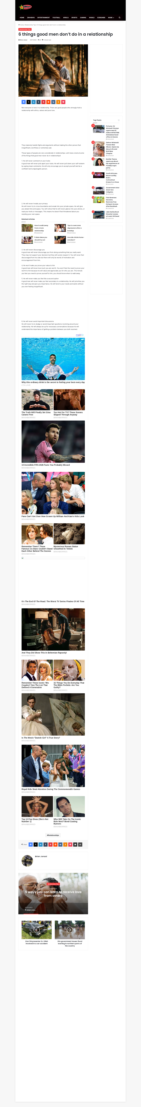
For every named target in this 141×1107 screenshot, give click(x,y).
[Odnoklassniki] (58, 102)
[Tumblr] (38, 102)
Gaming (83, 17)
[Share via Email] (75, 844)
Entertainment (43, 17)
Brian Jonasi (23, 40)
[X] (29, 102)
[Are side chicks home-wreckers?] (60, 240)
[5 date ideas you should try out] (27, 240)
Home (22, 17)
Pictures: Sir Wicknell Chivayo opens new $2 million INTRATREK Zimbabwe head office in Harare (112, 131)
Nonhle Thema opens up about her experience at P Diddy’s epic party (112, 163)
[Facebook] (24, 102)
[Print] (80, 844)
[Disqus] (53, 981)
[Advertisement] (53, 128)
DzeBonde (101, 17)
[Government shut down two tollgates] (98, 190)
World (91, 17)
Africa (66, 17)
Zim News (31, 17)
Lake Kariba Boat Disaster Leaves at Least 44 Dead (112, 214)
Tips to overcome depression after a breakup (74, 228)
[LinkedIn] (33, 102)
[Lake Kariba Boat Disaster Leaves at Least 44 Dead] (98, 215)
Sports (74, 17)
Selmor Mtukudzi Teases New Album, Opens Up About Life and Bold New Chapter (112, 148)
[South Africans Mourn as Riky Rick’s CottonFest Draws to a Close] (98, 175)
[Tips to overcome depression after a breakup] (60, 228)
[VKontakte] (53, 102)
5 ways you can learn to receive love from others (53, 894)
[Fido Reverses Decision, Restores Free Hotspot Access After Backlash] (98, 200)
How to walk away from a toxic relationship (41, 228)
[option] (53, 893)
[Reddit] (48, 102)
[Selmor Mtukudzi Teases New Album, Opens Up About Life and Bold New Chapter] (98, 149)
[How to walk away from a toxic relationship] (27, 228)
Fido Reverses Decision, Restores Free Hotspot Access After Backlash (112, 202)
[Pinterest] (43, 102)
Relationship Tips (30, 25)
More (110, 17)
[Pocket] (63, 102)
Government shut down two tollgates (112, 190)
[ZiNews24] (25, 7)
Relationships (53, 835)
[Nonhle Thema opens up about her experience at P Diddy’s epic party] (98, 162)
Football (56, 17)
